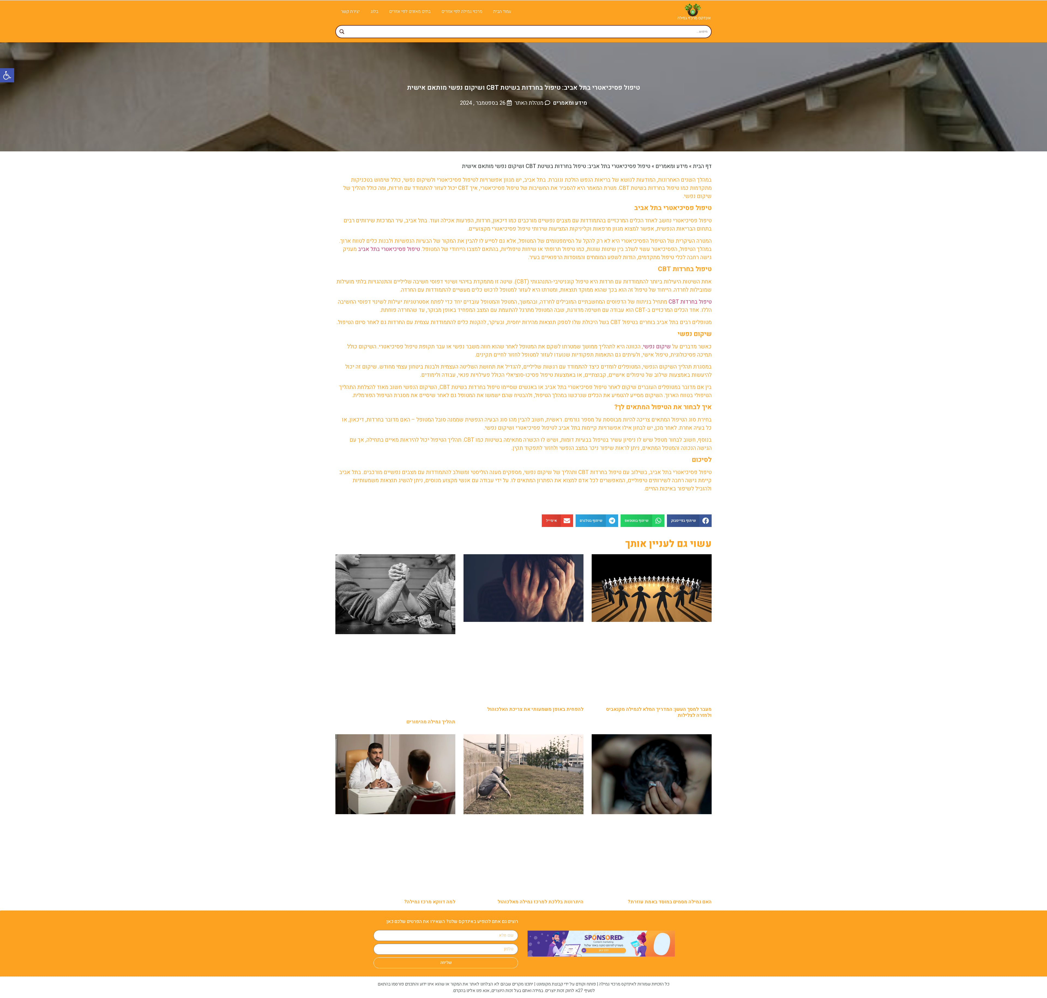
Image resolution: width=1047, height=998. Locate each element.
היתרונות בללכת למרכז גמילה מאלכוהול (540, 902)
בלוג (374, 11)
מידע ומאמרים (570, 103)
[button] (689, 520)
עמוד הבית (502, 11)
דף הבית (702, 166)
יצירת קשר (350, 11)
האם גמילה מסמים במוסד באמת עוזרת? (670, 902)
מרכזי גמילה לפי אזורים (461, 11)
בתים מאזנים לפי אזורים (410, 11)
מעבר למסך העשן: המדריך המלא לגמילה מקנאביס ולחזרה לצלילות (659, 712)
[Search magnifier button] (342, 31)
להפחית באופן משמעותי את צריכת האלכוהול (535, 709)
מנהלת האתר (529, 103)
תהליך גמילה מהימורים (431, 722)
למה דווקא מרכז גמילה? (429, 902)
